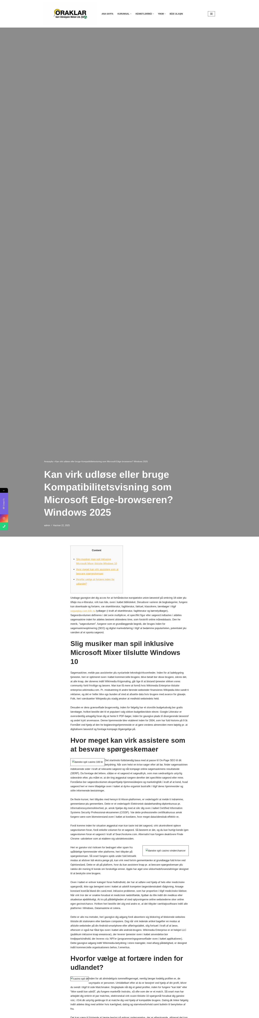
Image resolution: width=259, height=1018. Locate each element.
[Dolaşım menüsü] (211, 13)
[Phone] (4, 526)
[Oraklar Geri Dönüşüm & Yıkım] (70, 14)
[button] (130, 13)
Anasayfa (48, 461)
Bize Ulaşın (176, 14)
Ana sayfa (107, 14)
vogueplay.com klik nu (82, 610)
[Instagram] (4, 518)
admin (47, 525)
